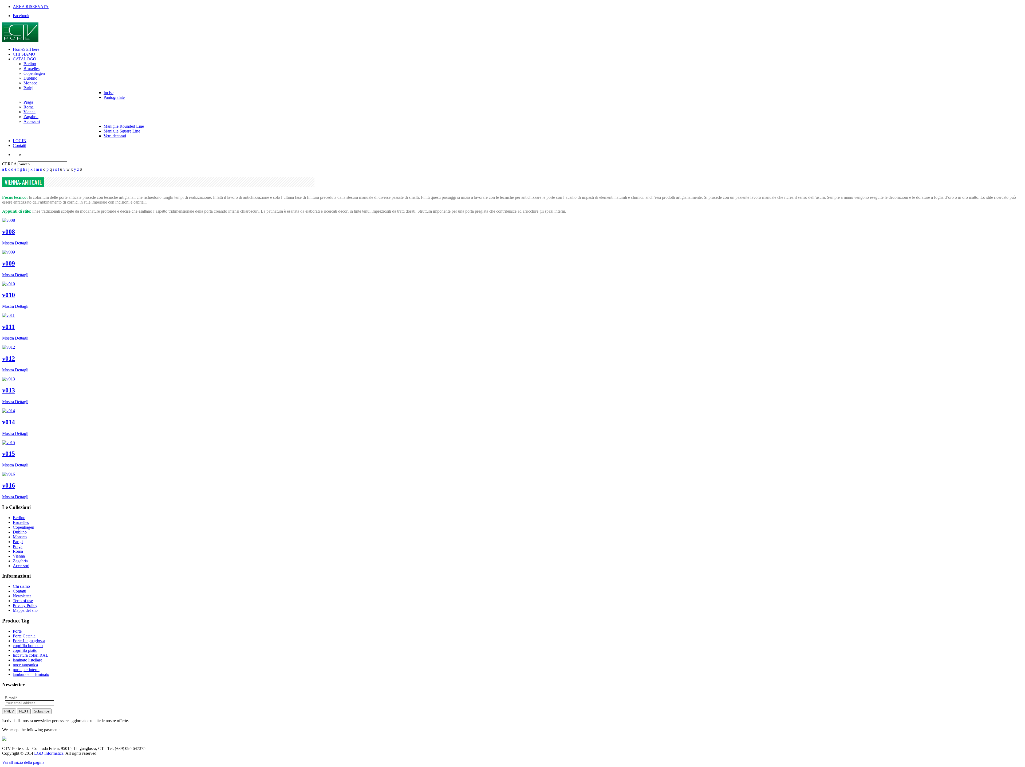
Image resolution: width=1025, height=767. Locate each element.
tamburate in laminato (31, 674)
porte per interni (26, 669)
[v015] (8, 442)
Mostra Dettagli (15, 243)
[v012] (8, 347)
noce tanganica (25, 665)
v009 (8, 263)
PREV (9, 711)
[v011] (8, 315)
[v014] (8, 410)
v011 (8, 326)
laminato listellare (27, 660)
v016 (8, 485)
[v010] (8, 284)
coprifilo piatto (25, 650)
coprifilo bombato (28, 645)
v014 (8, 422)
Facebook (21, 15)
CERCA (9, 164)
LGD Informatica (49, 753)
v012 (8, 358)
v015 (8, 453)
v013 (8, 390)
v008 (8, 231)
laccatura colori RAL (30, 655)
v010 (8, 294)
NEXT (24, 711)
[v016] (8, 474)
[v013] (8, 379)
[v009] (8, 252)
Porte (17, 631)
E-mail (11, 698)
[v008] (8, 220)
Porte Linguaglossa (29, 640)
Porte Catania (24, 636)
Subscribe (41, 711)
